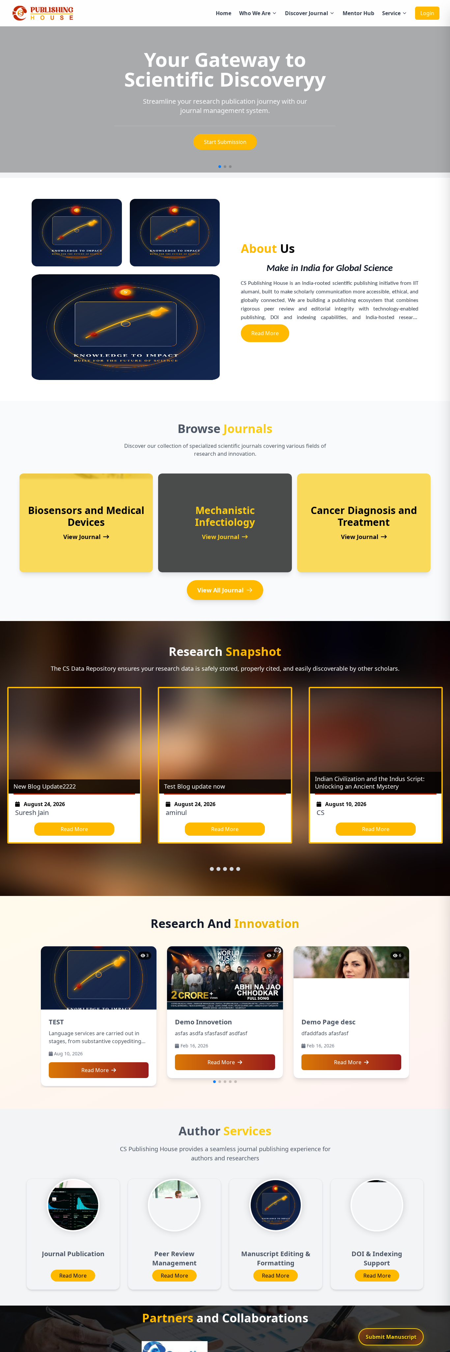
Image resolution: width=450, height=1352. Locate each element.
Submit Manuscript (225, 142)
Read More (265, 333)
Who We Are (254, 13)
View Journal (81, 537)
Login (427, 13)
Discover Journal (306, 13)
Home (223, 13)
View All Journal (220, 590)
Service (391, 13)
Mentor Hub (358, 13)
